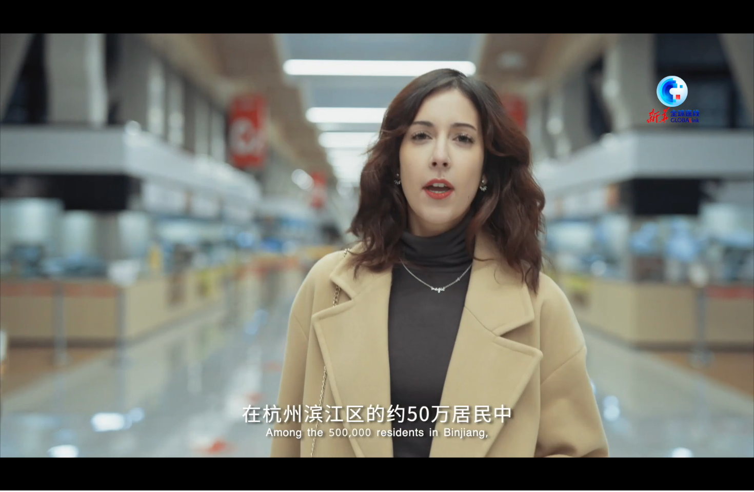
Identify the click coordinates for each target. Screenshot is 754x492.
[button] (8, 482)
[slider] (718, 481)
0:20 (26, 481)
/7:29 (40, 481)
